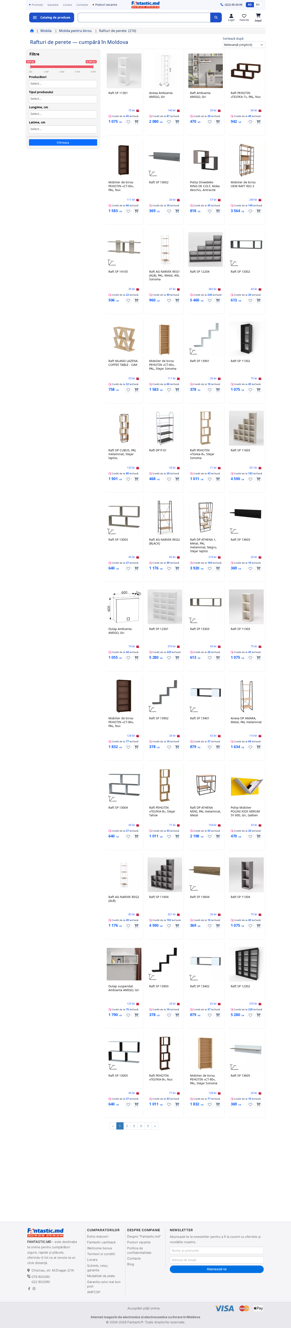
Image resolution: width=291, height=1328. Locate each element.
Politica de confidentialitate (139, 1250)
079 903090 (41, 1277)
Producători (37, 77)
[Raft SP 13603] (246, 517)
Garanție (53, 5)
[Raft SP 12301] (165, 607)
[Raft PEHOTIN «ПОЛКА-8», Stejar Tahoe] (165, 785)
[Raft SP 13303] (205, 607)
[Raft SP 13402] (205, 964)
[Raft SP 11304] (246, 874)
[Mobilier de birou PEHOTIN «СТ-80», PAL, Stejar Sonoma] (205, 1053)
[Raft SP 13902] (165, 696)
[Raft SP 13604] (205, 874)
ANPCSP (93, 1292)
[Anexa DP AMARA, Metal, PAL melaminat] (246, 696)
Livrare (67, 5)
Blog (130, 1264)
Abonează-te (217, 1269)
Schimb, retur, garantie (97, 1268)
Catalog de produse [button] (55, 17)
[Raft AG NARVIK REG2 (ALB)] (124, 874)
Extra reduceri (97, 1236)
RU (258, 4)
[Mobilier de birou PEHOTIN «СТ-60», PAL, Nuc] (124, 160)
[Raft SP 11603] (246, 428)
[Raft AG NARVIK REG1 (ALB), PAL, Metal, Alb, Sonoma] (165, 249)
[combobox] (63, 84)
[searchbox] (63, 83)
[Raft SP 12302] (246, 964)
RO (250, 4)
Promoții (37, 5)
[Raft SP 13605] (246, 1053)
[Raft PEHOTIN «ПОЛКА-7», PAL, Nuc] (246, 71)
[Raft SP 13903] (165, 964)
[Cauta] (216, 17)
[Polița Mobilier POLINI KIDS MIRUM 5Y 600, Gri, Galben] (246, 785)
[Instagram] (34, 1289)
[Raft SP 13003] (124, 517)
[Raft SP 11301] (124, 71)
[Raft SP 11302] (246, 339)
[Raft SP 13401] (205, 696)
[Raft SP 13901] (205, 339)
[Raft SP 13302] (246, 249)
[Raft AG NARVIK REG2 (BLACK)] (165, 517)
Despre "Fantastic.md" (144, 1236)
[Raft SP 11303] (246, 607)
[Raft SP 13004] (124, 785)
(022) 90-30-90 (233, 5)
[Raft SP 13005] (124, 1053)
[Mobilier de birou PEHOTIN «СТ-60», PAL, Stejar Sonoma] (165, 339)
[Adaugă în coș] (136, 121)
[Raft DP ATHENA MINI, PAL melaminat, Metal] (205, 785)
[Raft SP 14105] (124, 249)
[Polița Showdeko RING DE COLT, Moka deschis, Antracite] (205, 160)
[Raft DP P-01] (165, 428)
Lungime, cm (38, 107)
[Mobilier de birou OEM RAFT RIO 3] (246, 160)
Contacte (82, 5)
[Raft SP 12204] (205, 249)
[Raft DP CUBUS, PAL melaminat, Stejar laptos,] (124, 428)
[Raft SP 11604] (165, 874)
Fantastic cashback (101, 1242)
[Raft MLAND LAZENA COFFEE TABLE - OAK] (124, 339)
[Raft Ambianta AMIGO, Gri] (205, 71)
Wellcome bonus (99, 1248)
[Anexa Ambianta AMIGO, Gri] (165, 71)
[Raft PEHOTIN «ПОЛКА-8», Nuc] (165, 1053)
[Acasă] (32, 30)
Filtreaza (63, 142)
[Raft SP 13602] (165, 160)
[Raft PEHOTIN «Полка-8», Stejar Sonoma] (205, 428)
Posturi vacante (106, 5)
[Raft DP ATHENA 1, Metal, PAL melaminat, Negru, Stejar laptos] (205, 517)
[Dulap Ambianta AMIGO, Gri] (124, 607)
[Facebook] (29, 1289)
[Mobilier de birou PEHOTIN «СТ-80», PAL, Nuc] (124, 696)
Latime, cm (37, 122)
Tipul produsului (41, 92)
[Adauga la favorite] (128, 121)
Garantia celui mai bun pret (104, 1284)
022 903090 (41, 1282)
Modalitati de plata (101, 1276)
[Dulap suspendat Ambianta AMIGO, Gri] (124, 964)
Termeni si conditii (101, 1254)
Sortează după (233, 38)
